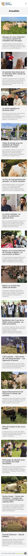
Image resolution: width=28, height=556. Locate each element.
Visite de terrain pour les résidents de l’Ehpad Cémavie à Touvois (12, 145)
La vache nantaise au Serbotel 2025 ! (10, 109)
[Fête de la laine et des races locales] (14, 415)
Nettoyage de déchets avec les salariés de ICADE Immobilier (13, 462)
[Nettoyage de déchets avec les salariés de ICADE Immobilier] (14, 448)
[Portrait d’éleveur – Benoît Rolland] (14, 523)
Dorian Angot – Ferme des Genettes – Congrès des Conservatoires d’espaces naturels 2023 (13, 499)
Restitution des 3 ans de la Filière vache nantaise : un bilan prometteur (13, 322)
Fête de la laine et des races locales (13, 428)
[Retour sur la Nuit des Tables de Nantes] (14, 274)
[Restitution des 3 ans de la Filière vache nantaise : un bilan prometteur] (14, 308)
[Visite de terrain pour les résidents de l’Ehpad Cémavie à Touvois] (14, 131)
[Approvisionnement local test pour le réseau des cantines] (14, 380)
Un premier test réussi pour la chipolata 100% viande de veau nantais (13, 74)
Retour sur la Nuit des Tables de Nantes (11, 286)
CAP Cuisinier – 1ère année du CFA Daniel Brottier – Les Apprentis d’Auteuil (13, 358)
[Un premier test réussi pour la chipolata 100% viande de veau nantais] (14, 60)
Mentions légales (20, 553)
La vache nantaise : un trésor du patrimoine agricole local (11, 216)
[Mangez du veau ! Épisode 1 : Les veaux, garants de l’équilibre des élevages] (14, 25)
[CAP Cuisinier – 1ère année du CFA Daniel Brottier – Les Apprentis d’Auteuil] (14, 345)
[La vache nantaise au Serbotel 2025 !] (14, 97)
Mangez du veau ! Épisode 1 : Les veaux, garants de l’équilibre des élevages (13, 39)
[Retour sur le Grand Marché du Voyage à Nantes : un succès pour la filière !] (14, 239)
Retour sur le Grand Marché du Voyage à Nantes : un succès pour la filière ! (13, 252)
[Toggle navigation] (26, 3)
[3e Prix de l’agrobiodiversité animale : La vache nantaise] (14, 168)
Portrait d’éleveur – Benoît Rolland (13, 535)
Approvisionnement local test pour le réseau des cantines (12, 394)
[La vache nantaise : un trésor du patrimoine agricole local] (14, 202)
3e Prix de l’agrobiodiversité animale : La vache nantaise (13, 180)
